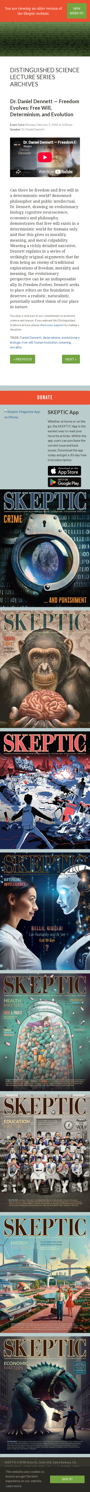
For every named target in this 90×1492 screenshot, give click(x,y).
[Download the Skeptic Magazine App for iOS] (64, 474)
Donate (45, 397)
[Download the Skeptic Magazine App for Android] (64, 486)
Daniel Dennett (30, 337)
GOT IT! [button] (67, 1479)
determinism (51, 337)
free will (27, 342)
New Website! (77, 11)
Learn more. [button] (14, 1486)
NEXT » (71, 359)
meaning (65, 342)
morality (16, 347)
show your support (52, 325)
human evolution (46, 342)
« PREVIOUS (22, 359)
